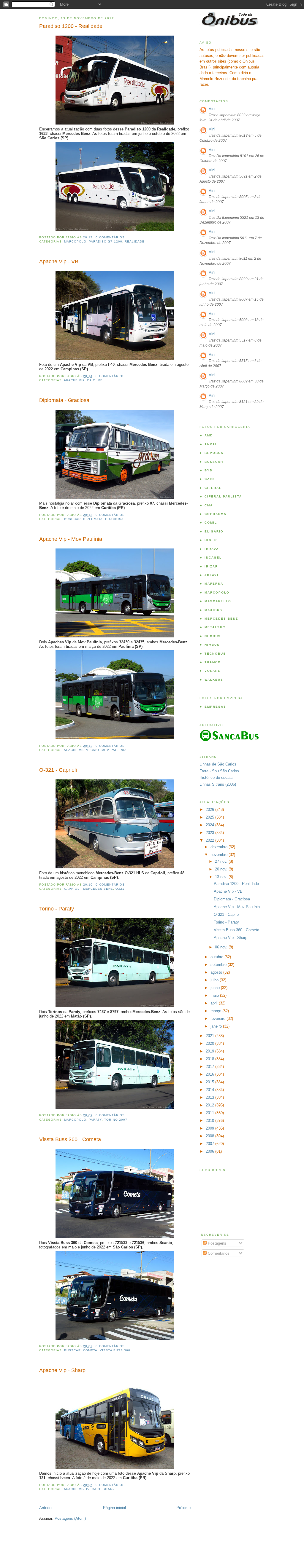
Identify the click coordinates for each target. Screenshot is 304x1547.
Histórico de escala (216, 777)
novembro (219, 854)
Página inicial (114, 1507)
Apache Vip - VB (58, 261)
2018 (210, 1059)
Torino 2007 (115, 1119)
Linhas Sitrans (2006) (218, 784)
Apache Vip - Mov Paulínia (70, 539)
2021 (210, 1036)
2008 (210, 1136)
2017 (210, 1066)
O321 (119, 888)
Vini (212, 108)
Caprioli (72, 888)
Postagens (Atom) (70, 1518)
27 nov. (222, 861)
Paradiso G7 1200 (105, 241)
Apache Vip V (76, 750)
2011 (210, 1113)
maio (215, 995)
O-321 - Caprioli (58, 770)
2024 (210, 825)
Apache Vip (74, 380)
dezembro (219, 847)
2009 (210, 1128)
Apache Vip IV (76, 1489)
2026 (210, 809)
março (216, 1011)
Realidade (135, 241)
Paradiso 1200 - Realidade (70, 26)
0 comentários (110, 237)
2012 (210, 1105)
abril (214, 1003)
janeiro (216, 1026)
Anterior (46, 1507)
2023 (210, 832)
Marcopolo (75, 241)
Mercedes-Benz (98, 888)
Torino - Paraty (56, 909)
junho (215, 987)
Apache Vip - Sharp (62, 1370)
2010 (210, 1120)
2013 (210, 1097)
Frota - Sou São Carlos (219, 771)
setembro (219, 964)
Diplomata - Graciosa (64, 400)
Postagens (216, 1243)
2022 (210, 840)
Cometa (90, 1350)
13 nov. (222, 877)
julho (215, 980)
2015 (210, 1082)
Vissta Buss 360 (115, 1350)
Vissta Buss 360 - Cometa (70, 1139)
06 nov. (222, 947)
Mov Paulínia (114, 750)
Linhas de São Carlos (218, 764)
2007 (210, 1143)
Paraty (95, 1119)
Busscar (72, 519)
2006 (210, 1151)
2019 (210, 1051)
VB (100, 380)
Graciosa (114, 519)
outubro (217, 957)
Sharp (109, 1489)
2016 (210, 1074)
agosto (216, 972)
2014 (210, 1089)
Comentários (218, 1253)
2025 (210, 817)
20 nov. (222, 869)
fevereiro (218, 1018)
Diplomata (93, 519)
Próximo (183, 1507)
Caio (91, 380)
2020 (210, 1043)
